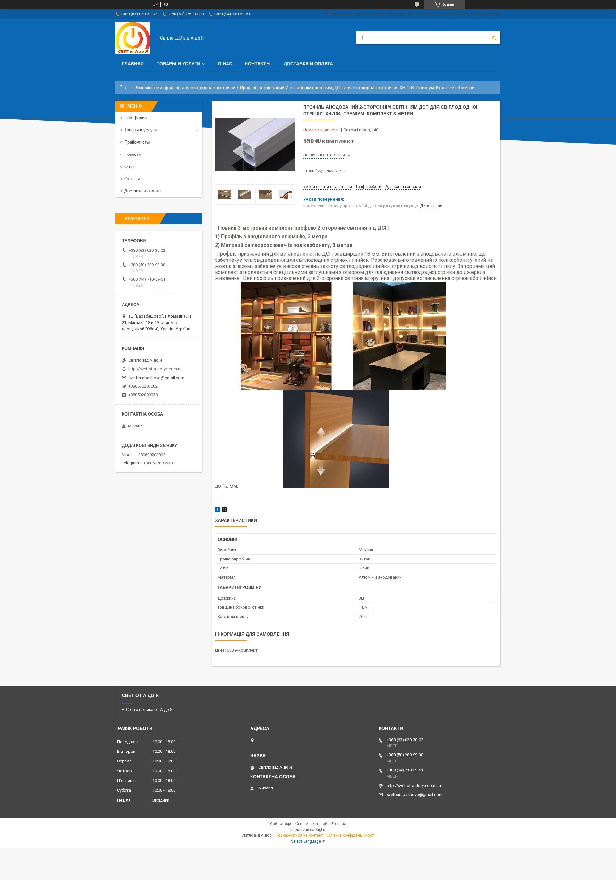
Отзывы (132, 178)
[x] (224, 510)
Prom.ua (338, 824)
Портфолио (135, 117)
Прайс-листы (137, 142)
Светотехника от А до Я (149, 709)
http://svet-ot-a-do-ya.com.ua (155, 368)
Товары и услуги (178, 63)
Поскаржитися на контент (299, 835)
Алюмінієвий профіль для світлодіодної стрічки (185, 87)
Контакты (258, 63)
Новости (132, 154)
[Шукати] (494, 37)
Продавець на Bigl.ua (308, 829)
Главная (133, 63)
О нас (225, 63)
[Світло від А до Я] (133, 38)
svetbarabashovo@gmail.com (156, 377)
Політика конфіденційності (350, 835)
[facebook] (217, 510)
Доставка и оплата (308, 63)
